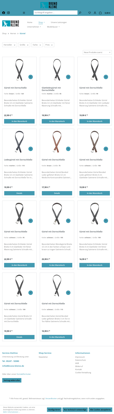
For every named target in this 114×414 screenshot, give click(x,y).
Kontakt (78, 369)
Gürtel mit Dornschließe (90, 87)
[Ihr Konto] (95, 12)
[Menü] (24, 12)
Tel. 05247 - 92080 (10, 361)
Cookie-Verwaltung (83, 372)
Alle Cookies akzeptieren (100, 409)
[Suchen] (79, 12)
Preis (47, 45)
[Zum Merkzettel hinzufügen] (30, 77)
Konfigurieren (54, 409)
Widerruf (79, 366)
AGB (77, 363)
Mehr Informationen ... (11, 412)
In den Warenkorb (19, 121)
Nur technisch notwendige (75, 409)
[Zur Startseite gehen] (57, 5)
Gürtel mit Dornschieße (15, 87)
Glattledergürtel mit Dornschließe (51, 88)
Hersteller (8, 45)
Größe (23, 45)
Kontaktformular (24, 374)
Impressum (80, 357)
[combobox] (55, 12)
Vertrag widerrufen (12, 380)
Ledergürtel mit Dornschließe (18, 159)
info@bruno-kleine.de (13, 366)
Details (19, 193)
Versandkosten (51, 398)
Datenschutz (80, 360)
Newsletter (43, 357)
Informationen (82, 353)
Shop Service (45, 353)
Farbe (35, 45)
